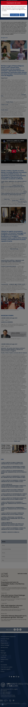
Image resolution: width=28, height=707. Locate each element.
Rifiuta (22, 15)
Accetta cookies (14, 15)
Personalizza (5, 15)
